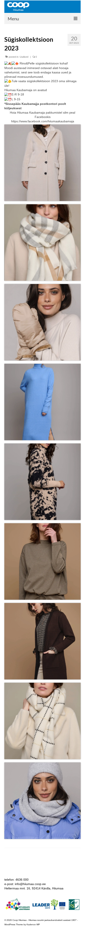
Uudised (24, 56)
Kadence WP (33, 924)
